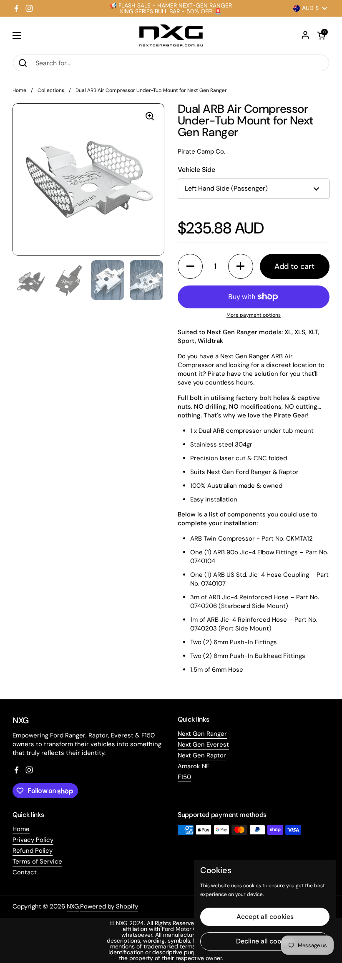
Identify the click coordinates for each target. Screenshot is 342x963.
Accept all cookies (265, 916)
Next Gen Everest (203, 744)
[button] (321, 35)
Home (19, 90)
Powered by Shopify (109, 906)
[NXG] (171, 35)
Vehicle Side (196, 169)
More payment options (253, 315)
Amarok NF (193, 766)
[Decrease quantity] (190, 266)
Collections (51, 90)
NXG (73, 906)
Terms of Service (37, 861)
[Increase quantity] (240, 266)
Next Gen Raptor (202, 755)
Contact (25, 872)
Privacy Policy (33, 840)
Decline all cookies (265, 941)
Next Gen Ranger (202, 734)
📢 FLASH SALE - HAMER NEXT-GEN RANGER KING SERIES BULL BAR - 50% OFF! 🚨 (171, 8)
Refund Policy (33, 850)
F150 (184, 777)
